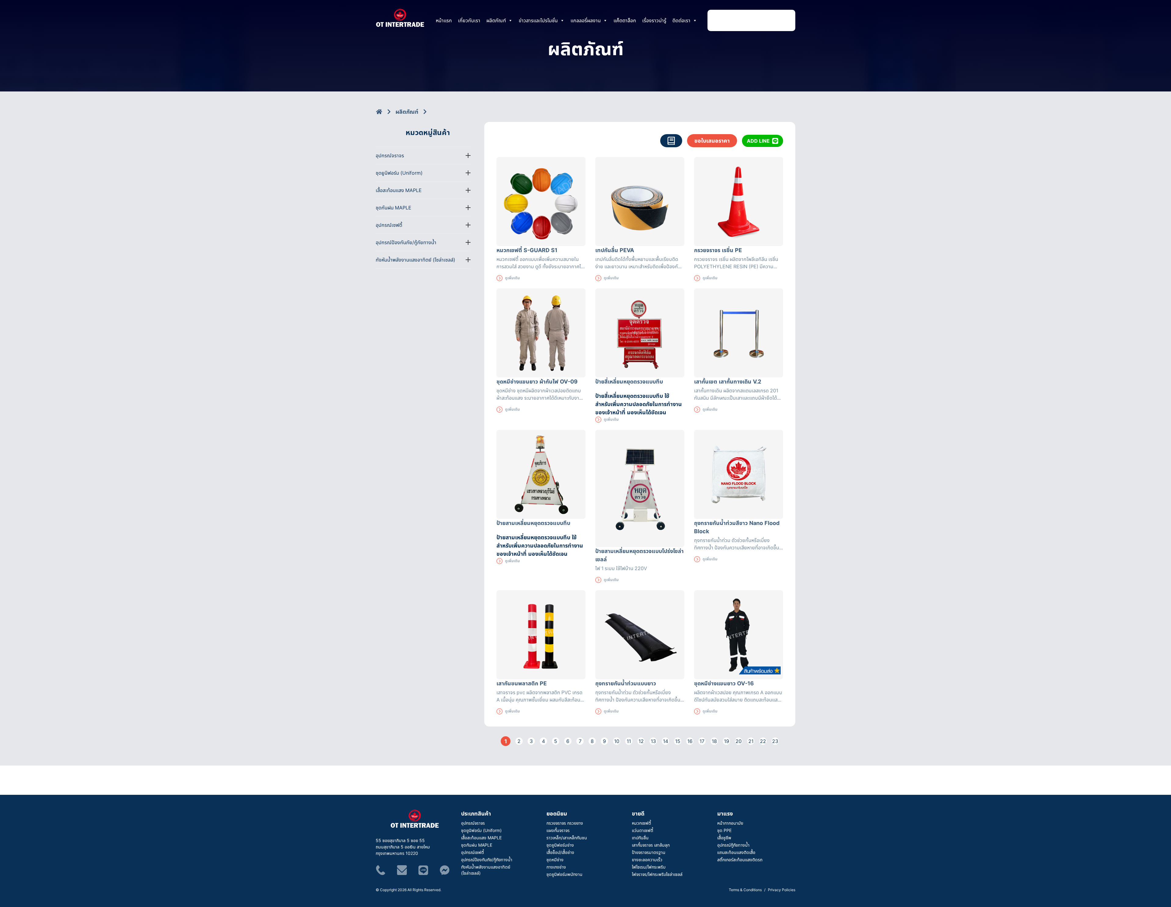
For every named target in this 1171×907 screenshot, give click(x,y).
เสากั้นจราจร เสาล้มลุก (651, 845)
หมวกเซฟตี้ (641, 823)
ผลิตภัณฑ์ (496, 20)
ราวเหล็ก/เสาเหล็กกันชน (566, 838)
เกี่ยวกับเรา (469, 20)
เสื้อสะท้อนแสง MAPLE (481, 838)
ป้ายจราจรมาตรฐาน (648, 852)
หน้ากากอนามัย (730, 823)
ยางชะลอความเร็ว (647, 859)
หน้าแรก (444, 20)
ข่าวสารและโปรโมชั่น (538, 20)
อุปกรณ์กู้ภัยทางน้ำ (733, 845)
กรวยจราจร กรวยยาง (564, 823)
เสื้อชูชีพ (724, 838)
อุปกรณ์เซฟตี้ (472, 852)
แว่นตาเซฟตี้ (642, 830)
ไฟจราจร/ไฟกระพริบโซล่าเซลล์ (657, 874)
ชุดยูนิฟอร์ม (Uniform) (481, 830)
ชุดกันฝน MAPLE (476, 845)
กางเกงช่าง (556, 867)
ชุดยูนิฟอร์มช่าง (560, 845)
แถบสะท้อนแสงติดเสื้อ (736, 852)
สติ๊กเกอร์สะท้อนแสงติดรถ (739, 859)
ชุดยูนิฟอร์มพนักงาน (564, 874)
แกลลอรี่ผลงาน (586, 20)
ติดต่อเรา (681, 20)
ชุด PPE (724, 830)
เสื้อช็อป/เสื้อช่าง (560, 852)
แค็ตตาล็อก (625, 20)
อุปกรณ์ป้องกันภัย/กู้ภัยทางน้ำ (486, 859)
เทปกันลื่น (640, 838)
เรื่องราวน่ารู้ (654, 20)
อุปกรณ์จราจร (473, 823)
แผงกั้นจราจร (558, 830)
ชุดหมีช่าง (555, 859)
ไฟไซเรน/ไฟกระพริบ (648, 867)
